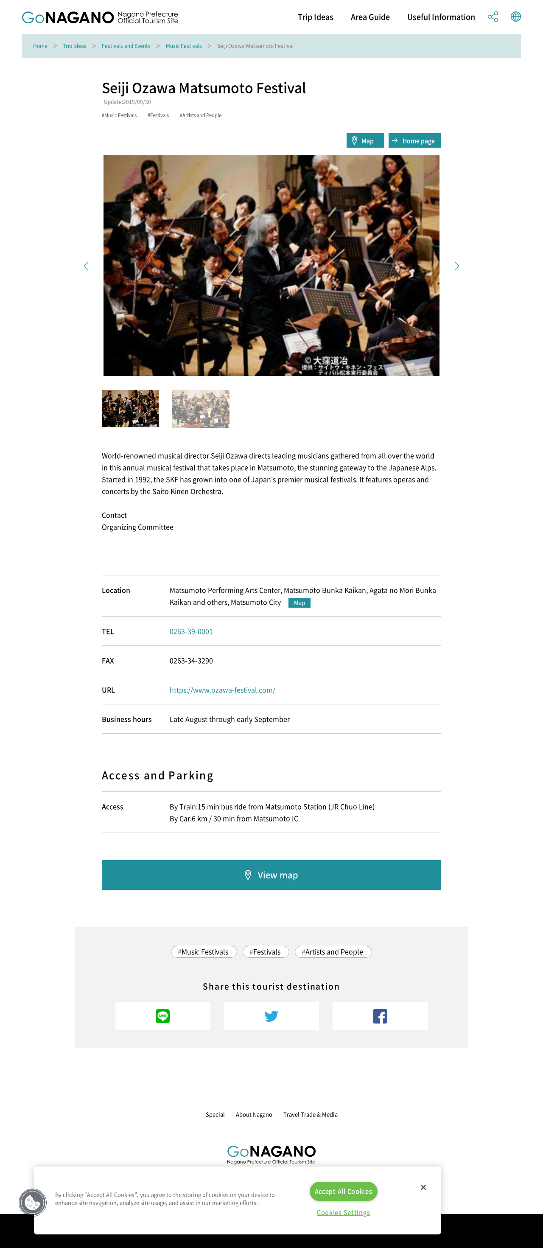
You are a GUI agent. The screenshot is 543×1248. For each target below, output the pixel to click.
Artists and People (334, 951)
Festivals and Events (126, 46)
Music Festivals (184, 46)
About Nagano (254, 1114)
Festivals (266, 951)
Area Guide (370, 17)
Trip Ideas (315, 17)
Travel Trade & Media (310, 1114)
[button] (32, 1202)
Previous (88, 266)
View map (278, 875)
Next (455, 266)
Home (40, 46)
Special (215, 1114)
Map (367, 140)
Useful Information (441, 17)
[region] (237, 1200)
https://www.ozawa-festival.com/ (222, 689)
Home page (419, 140)
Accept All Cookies (343, 1191)
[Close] (423, 1187)
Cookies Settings (343, 1212)
